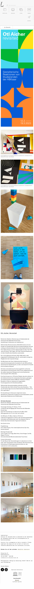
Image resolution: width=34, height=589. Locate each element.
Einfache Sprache (17, 581)
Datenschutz (20, 569)
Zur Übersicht (7, 27)
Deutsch (17, 580)
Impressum (13, 569)
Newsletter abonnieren (24, 549)
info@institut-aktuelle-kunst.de (9, 557)
